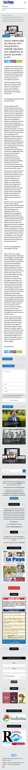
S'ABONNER (15, 588)
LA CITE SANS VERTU (11, 461)
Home (4, 15)
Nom (14, 668)
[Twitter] (8, 61)
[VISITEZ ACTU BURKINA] (14, 718)
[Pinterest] (14, 61)
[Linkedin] (11, 61)
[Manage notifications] (3, 766)
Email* (14, 663)
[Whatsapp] (17, 61)
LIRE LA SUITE (14, 498)
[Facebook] (5, 61)
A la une (9, 15)
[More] (20, 61)
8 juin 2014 (7, 36)
